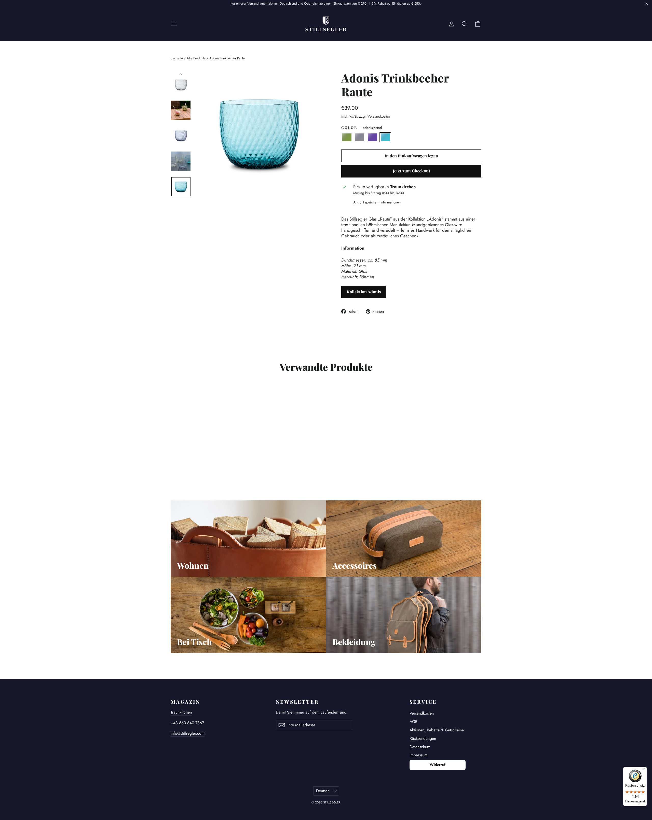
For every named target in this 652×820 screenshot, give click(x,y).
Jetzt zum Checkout (411, 170)
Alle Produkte (196, 58)
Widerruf (437, 765)
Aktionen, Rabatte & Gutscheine (437, 730)
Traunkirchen (181, 712)
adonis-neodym (372, 137)
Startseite (177, 58)
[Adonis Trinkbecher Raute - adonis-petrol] (193, 461)
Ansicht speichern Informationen (377, 202)
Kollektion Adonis (364, 291)
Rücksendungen (423, 738)
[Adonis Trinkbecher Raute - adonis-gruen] (174, 461)
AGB (413, 722)
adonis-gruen (346, 137)
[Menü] (644, 770)
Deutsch (323, 791)
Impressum (418, 755)
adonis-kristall (359, 137)
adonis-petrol (385, 137)
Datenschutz (420, 747)
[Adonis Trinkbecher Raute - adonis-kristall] (180, 461)
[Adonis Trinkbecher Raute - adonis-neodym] (186, 461)
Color (361, 127)
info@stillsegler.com (188, 733)
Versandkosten (379, 116)
